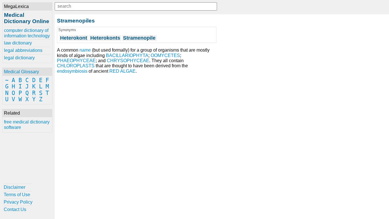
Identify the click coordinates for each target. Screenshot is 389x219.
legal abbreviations (23, 50)
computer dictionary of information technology (27, 33)
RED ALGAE (122, 71)
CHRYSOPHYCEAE (128, 60)
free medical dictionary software (27, 124)
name (85, 50)
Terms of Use (17, 194)
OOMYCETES (165, 55)
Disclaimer (14, 187)
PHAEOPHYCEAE (76, 60)
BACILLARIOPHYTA (127, 55)
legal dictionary (19, 57)
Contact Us (15, 209)
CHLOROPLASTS (76, 65)
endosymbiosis (72, 71)
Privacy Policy (18, 202)
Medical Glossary (21, 71)
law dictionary (18, 42)
